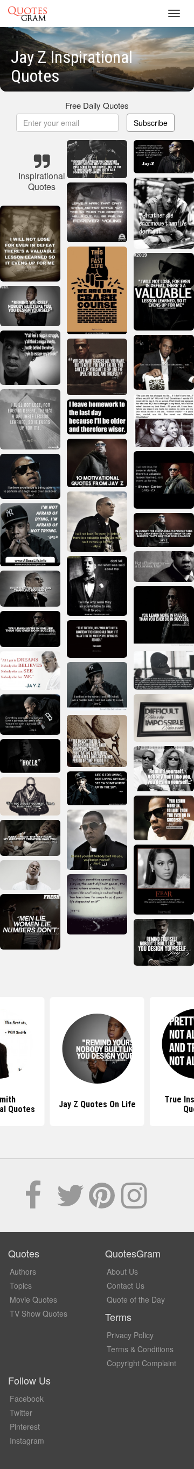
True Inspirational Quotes (97, 1104)
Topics (21, 1285)
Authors (23, 1271)
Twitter (21, 1412)
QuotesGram (27, 13)
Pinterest (25, 1426)
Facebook (27, 1398)
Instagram (27, 1440)
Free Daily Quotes (97, 105)
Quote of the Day (136, 1299)
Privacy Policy (130, 1335)
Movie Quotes (33, 1299)
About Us (122, 1271)
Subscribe (151, 122)
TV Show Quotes (38, 1313)
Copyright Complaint (141, 1363)
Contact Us (125, 1285)
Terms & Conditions (140, 1349)
